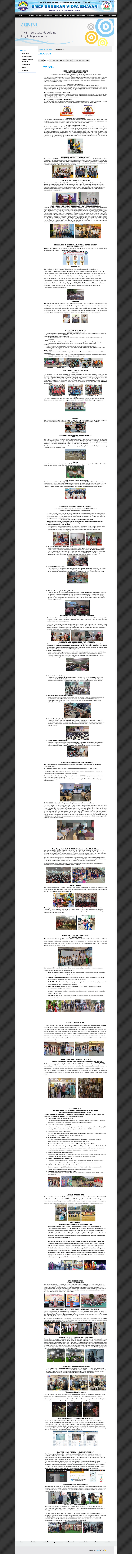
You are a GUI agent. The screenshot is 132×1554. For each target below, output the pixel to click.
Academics (46, 1542)
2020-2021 (63, 60)
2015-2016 (87, 60)
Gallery (96, 1542)
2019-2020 (69, 60)
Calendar (24, 67)
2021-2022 (58, 60)
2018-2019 (75, 60)
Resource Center (83, 1542)
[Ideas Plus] (101, 1551)
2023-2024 (52, 60)
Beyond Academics (58, 1542)
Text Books (25, 70)
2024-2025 (46, 60)
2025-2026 (40, 60)
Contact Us (108, 1542)
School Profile (25, 53)
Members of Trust (27, 56)
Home (41, 49)
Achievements (70, 1542)
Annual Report (26, 64)
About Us (49, 49)
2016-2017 (81, 60)
